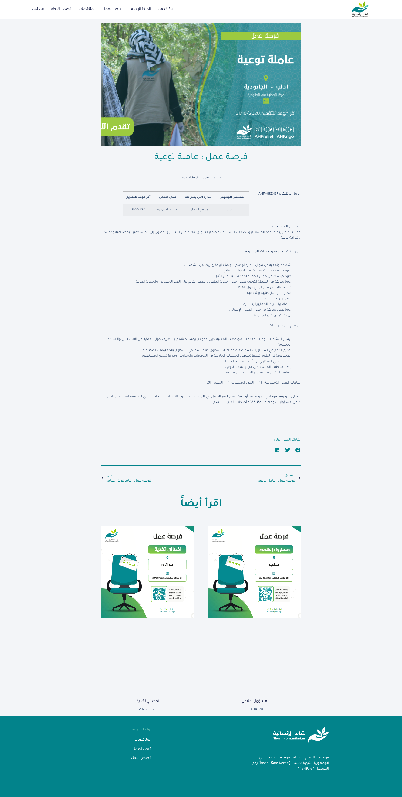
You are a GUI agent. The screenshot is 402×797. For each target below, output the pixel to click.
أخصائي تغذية (148, 701)
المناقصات (87, 9)
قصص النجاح (61, 9)
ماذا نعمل (166, 9)
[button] (298, 450)
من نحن (38, 9)
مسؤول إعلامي (254, 701)
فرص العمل (112, 9)
